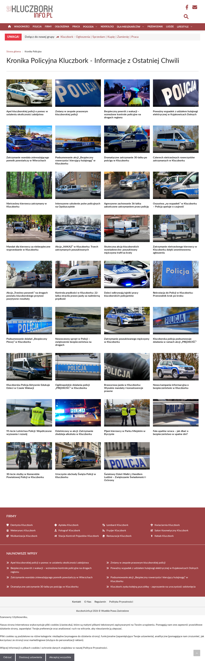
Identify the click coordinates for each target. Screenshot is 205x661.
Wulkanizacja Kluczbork (23, 536)
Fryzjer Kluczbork (116, 530)
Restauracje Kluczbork (119, 536)
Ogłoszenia (62, 27)
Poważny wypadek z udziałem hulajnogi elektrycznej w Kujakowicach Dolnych (154, 568)
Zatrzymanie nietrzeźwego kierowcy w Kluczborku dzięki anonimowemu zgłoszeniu (175, 249)
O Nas (87, 601)
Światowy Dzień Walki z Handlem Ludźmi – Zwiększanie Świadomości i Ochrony (125, 477)
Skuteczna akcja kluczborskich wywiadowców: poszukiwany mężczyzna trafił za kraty (121, 249)
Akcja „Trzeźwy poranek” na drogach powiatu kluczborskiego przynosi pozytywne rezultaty (27, 296)
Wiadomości (21, 27)
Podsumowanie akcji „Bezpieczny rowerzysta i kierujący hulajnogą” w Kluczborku (75, 160)
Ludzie (170, 27)
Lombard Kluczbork (117, 525)
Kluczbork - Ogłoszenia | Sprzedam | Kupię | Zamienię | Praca (100, 37)
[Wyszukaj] (186, 16)
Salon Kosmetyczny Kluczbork (171, 530)
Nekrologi (107, 27)
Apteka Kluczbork (68, 525)
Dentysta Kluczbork (21, 525)
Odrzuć (7, 657)
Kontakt (76, 601)
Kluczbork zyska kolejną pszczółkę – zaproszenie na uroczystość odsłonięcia (153, 586)
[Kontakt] (195, 7)
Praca (76, 27)
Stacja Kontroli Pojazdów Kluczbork (78, 536)
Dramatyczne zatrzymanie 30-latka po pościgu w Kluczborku (44, 586)
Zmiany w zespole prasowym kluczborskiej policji (138, 562)
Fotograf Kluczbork (69, 530)
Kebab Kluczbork (164, 536)
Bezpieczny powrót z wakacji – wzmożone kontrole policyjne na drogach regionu (122, 114)
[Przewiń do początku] (196, 653)
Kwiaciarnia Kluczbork (167, 525)
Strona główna (13, 52)
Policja (37, 27)
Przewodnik (155, 27)
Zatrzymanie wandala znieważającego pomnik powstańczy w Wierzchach (52, 577)
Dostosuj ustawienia (30, 657)
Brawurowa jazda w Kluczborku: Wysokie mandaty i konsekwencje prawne (123, 388)
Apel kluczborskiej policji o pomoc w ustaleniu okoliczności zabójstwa (50, 562)
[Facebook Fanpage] (186, 7)
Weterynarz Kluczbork (23, 530)
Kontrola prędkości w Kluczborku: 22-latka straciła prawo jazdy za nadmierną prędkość (77, 296)
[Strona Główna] (9, 26)
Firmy (48, 27)
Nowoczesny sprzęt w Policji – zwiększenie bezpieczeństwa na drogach (73, 342)
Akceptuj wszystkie (60, 657)
